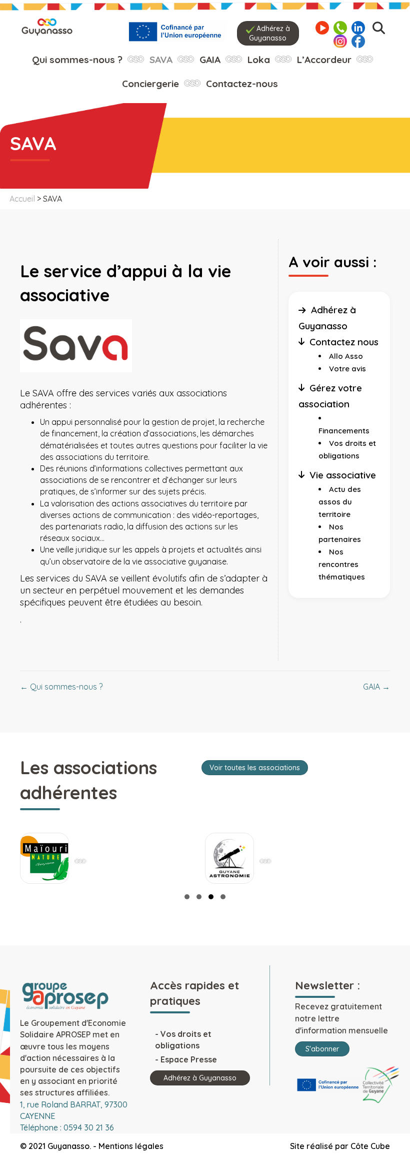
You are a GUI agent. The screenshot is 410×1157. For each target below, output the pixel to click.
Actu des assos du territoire (339, 501)
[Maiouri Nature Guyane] (44, 858)
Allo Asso (346, 356)
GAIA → (376, 687)
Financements (344, 430)
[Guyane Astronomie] (230, 858)
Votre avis (347, 368)
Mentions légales (131, 1146)
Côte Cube (370, 1146)
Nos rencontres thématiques (341, 564)
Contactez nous (344, 342)
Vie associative (343, 475)
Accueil (22, 199)
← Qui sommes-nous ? (61, 687)
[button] (187, 897)
